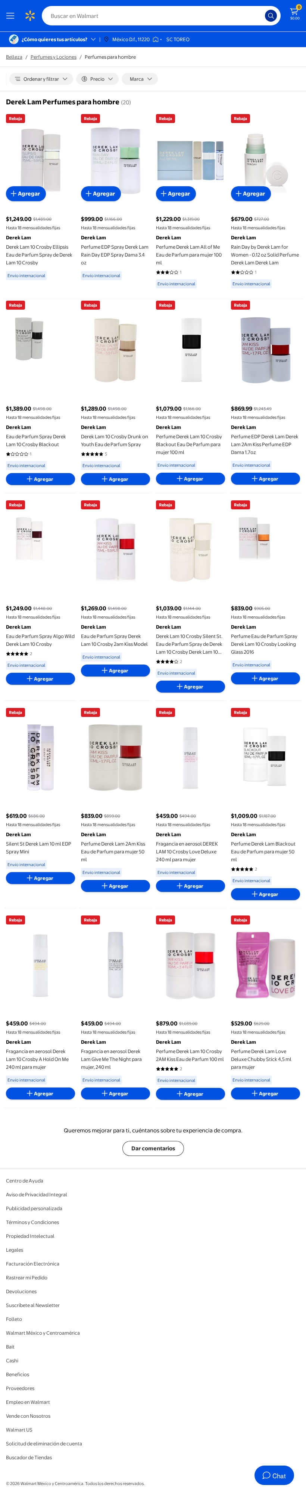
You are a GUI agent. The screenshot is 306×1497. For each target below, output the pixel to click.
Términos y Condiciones (32, 1222)
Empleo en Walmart (28, 1402)
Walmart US (19, 1430)
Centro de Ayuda (24, 1181)
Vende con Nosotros (28, 1416)
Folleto (14, 1319)
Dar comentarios (153, 1148)
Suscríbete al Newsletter (33, 1305)
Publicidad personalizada (34, 1208)
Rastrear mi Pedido (26, 1277)
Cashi (12, 1360)
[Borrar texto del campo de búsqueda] (261, 15)
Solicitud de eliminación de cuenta (44, 1444)
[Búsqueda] (271, 16)
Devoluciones (21, 1291)
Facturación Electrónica (32, 1264)
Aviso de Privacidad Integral (36, 1194)
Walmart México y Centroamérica (43, 1333)
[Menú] (12, 16)
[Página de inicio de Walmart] (30, 16)
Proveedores (20, 1388)
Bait (10, 1347)
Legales (14, 1250)
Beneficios (17, 1374)
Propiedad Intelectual (30, 1236)
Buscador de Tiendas (29, 1457)
